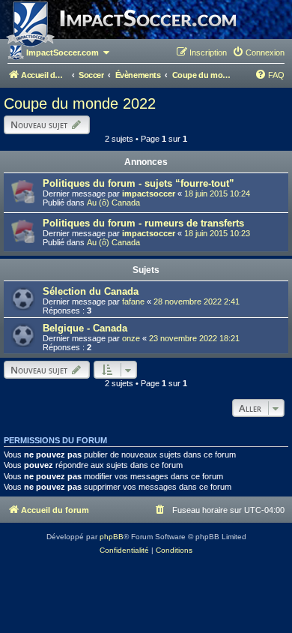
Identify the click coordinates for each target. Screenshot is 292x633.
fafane (133, 301)
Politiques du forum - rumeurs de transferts (143, 223)
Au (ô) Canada (113, 202)
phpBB (112, 536)
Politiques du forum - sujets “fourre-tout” (138, 183)
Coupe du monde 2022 (80, 103)
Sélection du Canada (91, 291)
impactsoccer (148, 193)
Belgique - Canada (85, 328)
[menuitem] (258, 53)
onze (131, 338)
